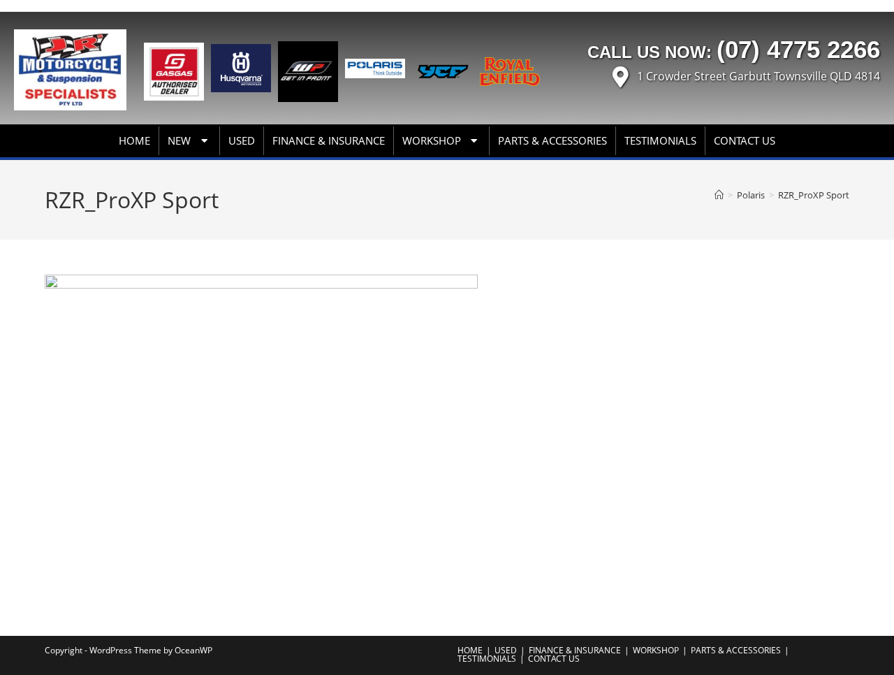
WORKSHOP (431, 140)
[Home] (719, 195)
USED (241, 140)
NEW (179, 140)
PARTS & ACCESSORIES (552, 140)
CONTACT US (744, 140)
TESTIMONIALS (660, 140)
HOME (134, 140)
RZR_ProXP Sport (813, 195)
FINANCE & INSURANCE (328, 140)
